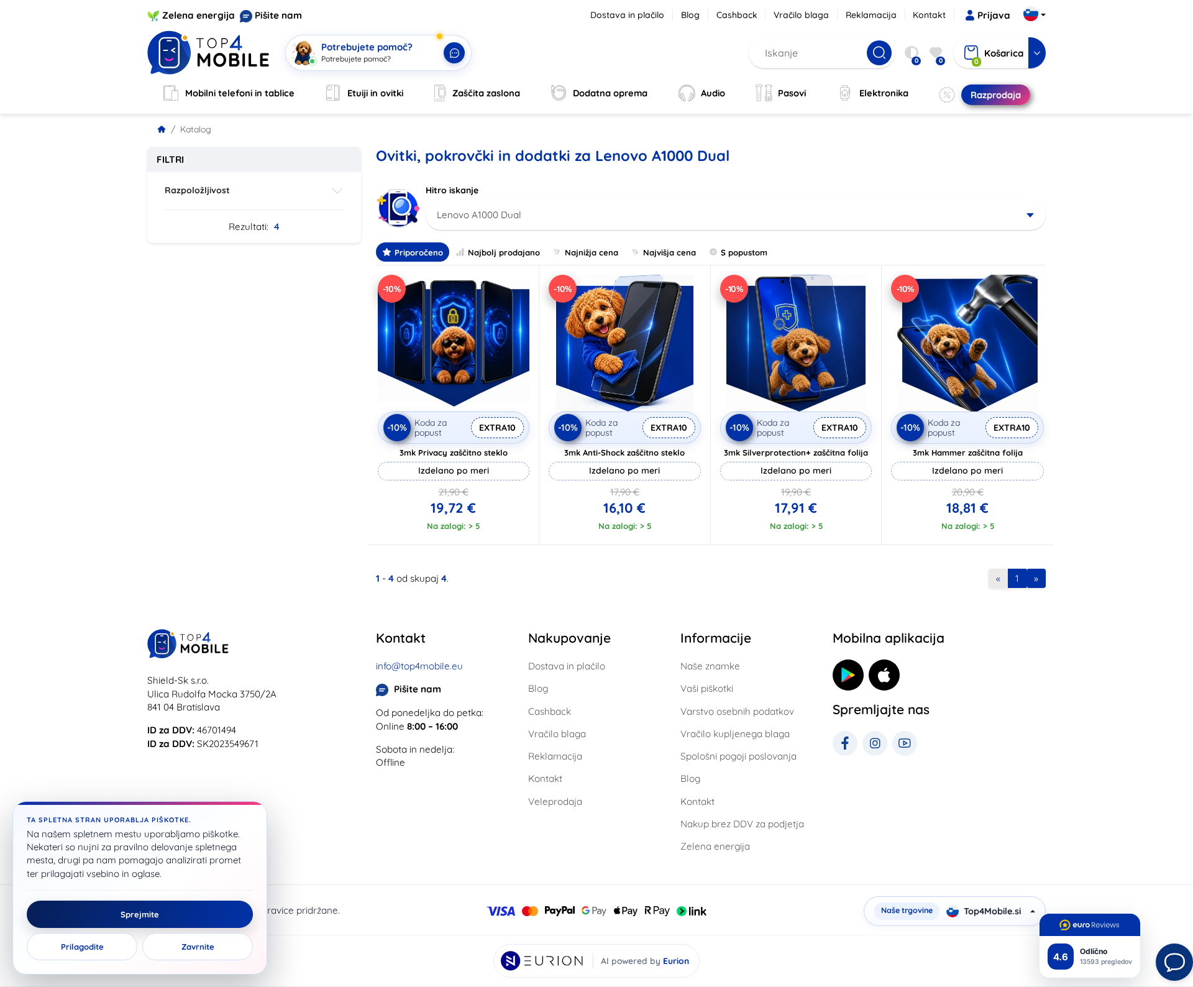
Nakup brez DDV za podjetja (742, 824)
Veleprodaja (555, 801)
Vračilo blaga (801, 15)
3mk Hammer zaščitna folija (968, 452)
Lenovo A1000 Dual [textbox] (479, 215)
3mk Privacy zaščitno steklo (454, 452)
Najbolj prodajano (504, 252)
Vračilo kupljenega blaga (735, 734)
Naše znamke (710, 666)
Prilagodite (82, 947)
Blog (690, 15)
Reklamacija (871, 15)
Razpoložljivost (197, 190)
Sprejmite (140, 914)
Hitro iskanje (452, 190)
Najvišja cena (669, 252)
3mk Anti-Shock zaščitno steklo (624, 452)
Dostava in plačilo (627, 15)
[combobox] (736, 215)
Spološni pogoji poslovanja (738, 756)
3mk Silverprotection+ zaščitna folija (796, 452)
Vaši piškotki (706, 688)
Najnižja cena (591, 252)
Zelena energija (198, 15)
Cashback (736, 15)
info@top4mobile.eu (419, 666)
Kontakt (929, 15)
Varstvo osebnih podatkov (737, 711)
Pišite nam (278, 15)
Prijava (993, 15)
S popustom (744, 252)
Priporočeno (419, 252)
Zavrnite (197, 947)
